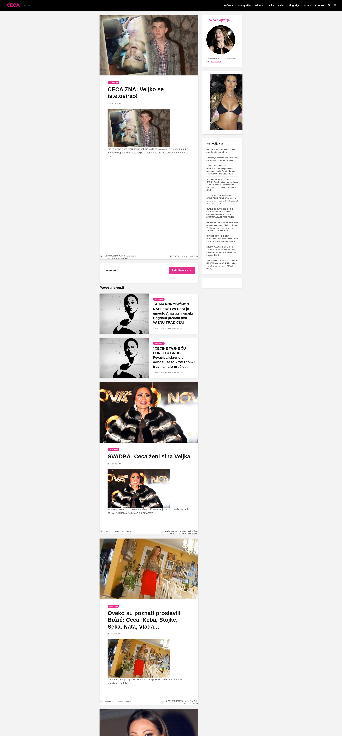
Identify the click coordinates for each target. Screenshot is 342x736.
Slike (271, 5)
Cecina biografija (218, 20)
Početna (228, 5)
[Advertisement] (149, 180)
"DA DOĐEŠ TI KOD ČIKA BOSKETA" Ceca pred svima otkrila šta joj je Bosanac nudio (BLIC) (222, 238)
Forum (307, 5)
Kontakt (319, 5)
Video (281, 5)
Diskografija (244, 5)
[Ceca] (224, 102)
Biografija (294, 5)
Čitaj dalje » (216, 61)
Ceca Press (113, 82)
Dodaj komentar (176, 328)
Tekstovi (259, 5)
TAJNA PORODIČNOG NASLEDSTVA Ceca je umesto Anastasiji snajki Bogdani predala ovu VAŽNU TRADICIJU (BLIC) (173, 315)
